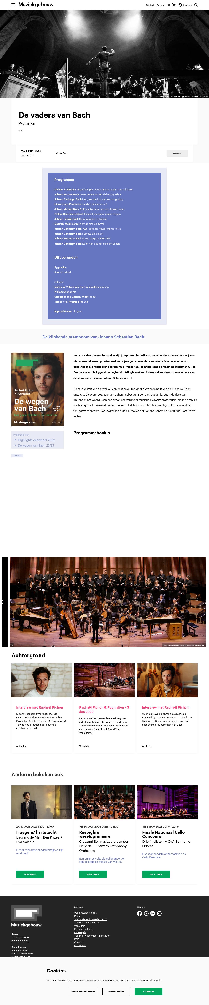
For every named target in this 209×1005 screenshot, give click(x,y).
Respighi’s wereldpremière (94, 834)
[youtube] (146, 913)
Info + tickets (30, 874)
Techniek (79, 935)
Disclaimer (80, 945)
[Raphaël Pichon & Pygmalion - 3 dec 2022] (104, 680)
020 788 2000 (21, 937)
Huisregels (80, 932)
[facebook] (139, 913)
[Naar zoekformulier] (196, 4)
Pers (76, 938)
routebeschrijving (20, 956)
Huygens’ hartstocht (36, 832)
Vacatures (79, 925)
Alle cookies (148, 991)
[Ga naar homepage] (36, 4)
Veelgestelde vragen (85, 912)
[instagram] (159, 913)
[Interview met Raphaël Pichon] (41, 680)
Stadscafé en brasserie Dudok (90, 919)
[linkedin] (152, 913)
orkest (17, 455)
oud (20, 131)
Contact (150, 5)
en (168, 5)
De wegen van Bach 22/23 (36, 445)
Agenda (160, 5)
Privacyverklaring (83, 929)
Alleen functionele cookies (83, 991)
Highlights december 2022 (36, 440)
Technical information (98, 935)
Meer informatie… (154, 980)
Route (77, 916)
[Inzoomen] (12, 645)
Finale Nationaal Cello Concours (163, 834)
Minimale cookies (116, 991)
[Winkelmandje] (174, 4)
